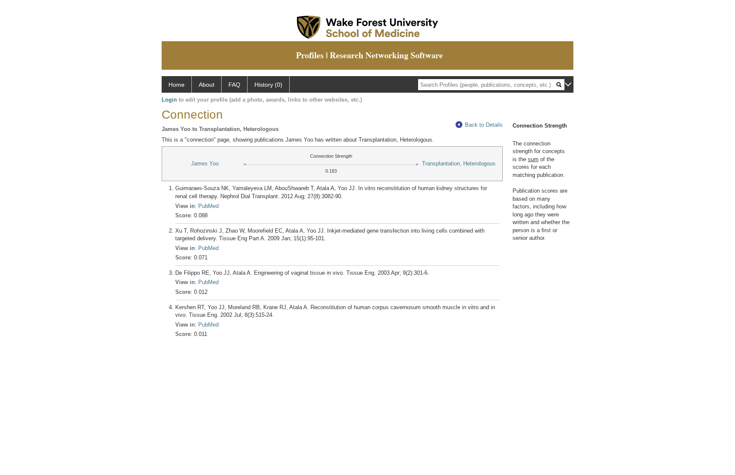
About (206, 84)
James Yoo (205, 163)
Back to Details (484, 125)
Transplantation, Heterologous (459, 163)
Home (176, 84)
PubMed (208, 206)
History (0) (268, 84)
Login (169, 100)
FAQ (234, 84)
